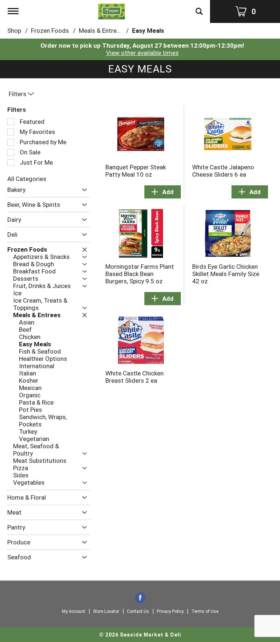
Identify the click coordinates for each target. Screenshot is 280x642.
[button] (82, 190)
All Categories (26, 178)
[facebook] (140, 598)
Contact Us (138, 611)
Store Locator (106, 611)
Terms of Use (204, 611)
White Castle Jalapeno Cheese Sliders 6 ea (223, 171)
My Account (73, 611)
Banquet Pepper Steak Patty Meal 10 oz (135, 171)
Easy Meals (148, 30)
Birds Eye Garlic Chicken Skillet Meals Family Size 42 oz (225, 274)
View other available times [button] (142, 52)
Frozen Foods (50, 30)
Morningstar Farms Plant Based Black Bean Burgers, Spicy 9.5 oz (139, 274)
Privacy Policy (170, 611)
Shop (14, 30)
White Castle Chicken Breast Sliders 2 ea (134, 377)
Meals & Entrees (101, 30)
